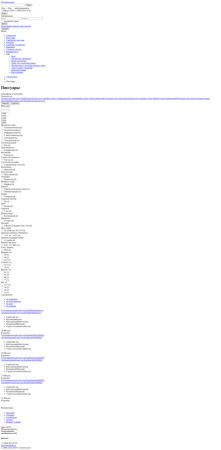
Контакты (10, 413)
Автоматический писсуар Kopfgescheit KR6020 (21, 383)
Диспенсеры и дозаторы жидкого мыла (28, 65)
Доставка (10, 415)
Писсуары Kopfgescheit (166, 98)
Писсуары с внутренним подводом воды (27, 101)
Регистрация (6, 26)
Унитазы (10, 42)
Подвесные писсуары (185, 98)
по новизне (11, 306)
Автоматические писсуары (13, 98)
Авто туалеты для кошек (22, 68)
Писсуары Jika (149, 98)
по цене (9, 304)
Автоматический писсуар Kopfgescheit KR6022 (21, 337)
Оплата (9, 420)
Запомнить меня (11, 21)
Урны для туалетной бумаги (23, 63)
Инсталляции (17, 72)
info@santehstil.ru (8, 445)
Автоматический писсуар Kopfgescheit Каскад (21, 313)
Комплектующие (18, 70)
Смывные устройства (15, 45)
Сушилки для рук (13, 49)
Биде (13, 56)
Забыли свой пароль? (22, 26)
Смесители (11, 35)
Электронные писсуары (132, 98)
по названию (11, 299)
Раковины (10, 47)
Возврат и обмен (13, 422)
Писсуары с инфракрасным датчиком (63, 98)
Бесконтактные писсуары (36, 98)
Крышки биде (12, 52)
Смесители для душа (15, 40)
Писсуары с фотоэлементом (91, 98)
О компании (11, 417)
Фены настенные (18, 61)
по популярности (13, 301)
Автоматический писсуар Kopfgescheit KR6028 (21, 360)
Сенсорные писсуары (113, 98)
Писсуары (10, 38)
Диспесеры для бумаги (21, 58)
